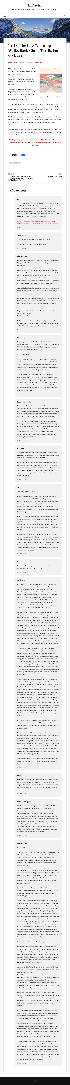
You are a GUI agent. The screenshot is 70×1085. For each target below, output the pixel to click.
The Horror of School (54, 176)
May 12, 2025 (27, 62)
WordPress (30, 1081)
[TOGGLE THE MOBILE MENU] (5, 16)
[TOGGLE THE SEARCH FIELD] (65, 16)
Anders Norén (46, 1081)
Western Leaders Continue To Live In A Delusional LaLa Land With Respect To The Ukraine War (20, 178)
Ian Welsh (35, 5)
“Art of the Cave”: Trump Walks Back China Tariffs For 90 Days (33, 50)
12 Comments (38, 62)
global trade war (14, 162)
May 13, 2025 (23, 553)
